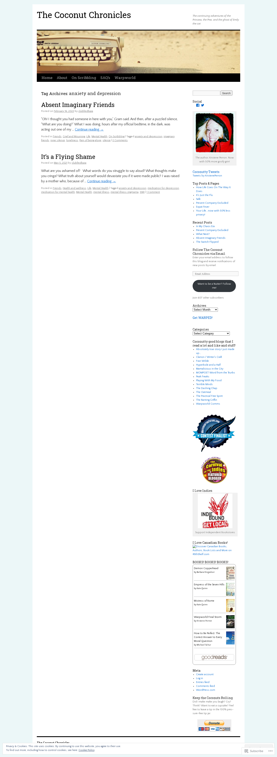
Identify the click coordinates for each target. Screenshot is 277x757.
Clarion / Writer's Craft (209, 357)
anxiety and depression (148, 136)
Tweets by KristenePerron (207, 175)
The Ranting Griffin (206, 400)
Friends (57, 136)
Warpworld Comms (208, 403)
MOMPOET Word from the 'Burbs (215, 372)
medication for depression (163, 188)
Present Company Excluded (212, 203)
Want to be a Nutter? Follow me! (214, 285)
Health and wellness (74, 188)
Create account (205, 674)
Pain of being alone (90, 140)
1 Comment (153, 192)
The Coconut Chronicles (84, 14)
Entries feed (202, 682)
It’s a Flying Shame (68, 156)
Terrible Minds (204, 384)
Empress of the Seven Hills (209, 584)
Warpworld (125, 77)
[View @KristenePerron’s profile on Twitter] (202, 105)
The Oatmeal (203, 392)
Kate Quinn (202, 588)
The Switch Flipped (207, 241)
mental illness (101, 192)
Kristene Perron (204, 621)
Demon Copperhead (206, 568)
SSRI (142, 192)
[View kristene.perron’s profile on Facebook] (198, 105)
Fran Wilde (202, 361)
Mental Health (99, 136)
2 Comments (120, 140)
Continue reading (89, 129)
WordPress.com (205, 690)
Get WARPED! (203, 318)
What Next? (203, 234)
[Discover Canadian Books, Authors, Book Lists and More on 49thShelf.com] (214, 554)
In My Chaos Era (205, 226)
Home (47, 77)
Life (88, 136)
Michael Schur (204, 645)
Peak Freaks (202, 376)
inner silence (57, 140)
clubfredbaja (85, 111)
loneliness (72, 140)
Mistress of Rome (204, 600)
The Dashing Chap (206, 388)
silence (107, 140)
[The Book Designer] (214, 482)
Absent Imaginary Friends (77, 104)
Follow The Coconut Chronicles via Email (209, 252)
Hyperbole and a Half (208, 364)
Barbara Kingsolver (206, 572)
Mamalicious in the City (209, 368)
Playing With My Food (209, 380)
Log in (199, 678)
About (62, 77)
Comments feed (205, 686)
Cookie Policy (87, 750)
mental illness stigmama (124, 192)
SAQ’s (105, 77)
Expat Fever (202, 206)
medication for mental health (58, 192)
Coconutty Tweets (206, 172)
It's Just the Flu (204, 195)
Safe (198, 199)
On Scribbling (84, 77)
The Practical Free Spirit (209, 396)
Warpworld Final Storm (208, 617)
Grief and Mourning (74, 136)
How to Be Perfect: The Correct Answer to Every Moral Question (208, 637)
